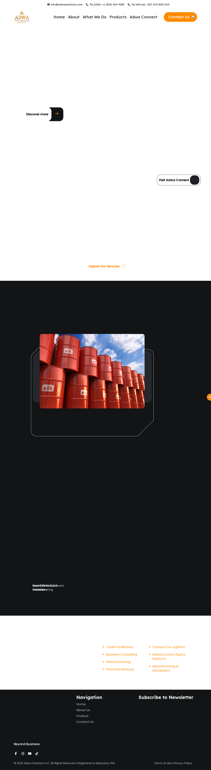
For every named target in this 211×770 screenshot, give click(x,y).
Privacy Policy (183, 763)
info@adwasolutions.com (66, 4)
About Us (83, 710)
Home (81, 704)
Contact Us (85, 722)
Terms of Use (162, 763)
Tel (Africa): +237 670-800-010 (150, 4)
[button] (37, 114)
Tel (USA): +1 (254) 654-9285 (106, 4)
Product (82, 716)
